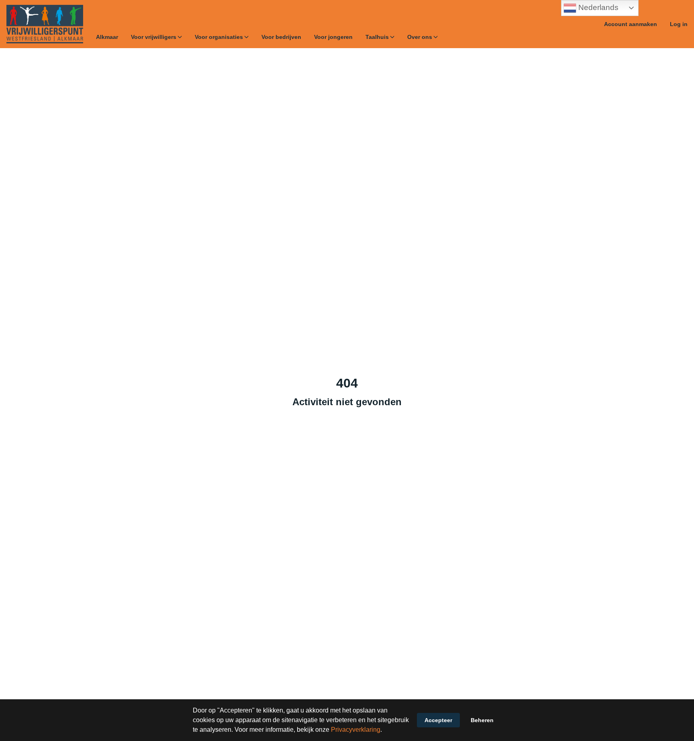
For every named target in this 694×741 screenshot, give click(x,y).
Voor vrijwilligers (153, 37)
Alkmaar (107, 37)
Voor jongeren (333, 37)
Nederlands (597, 7)
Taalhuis (377, 37)
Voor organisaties (219, 37)
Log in (679, 24)
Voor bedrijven (281, 37)
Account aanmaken (630, 24)
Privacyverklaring (355, 729)
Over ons (419, 37)
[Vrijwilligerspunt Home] (44, 24)
